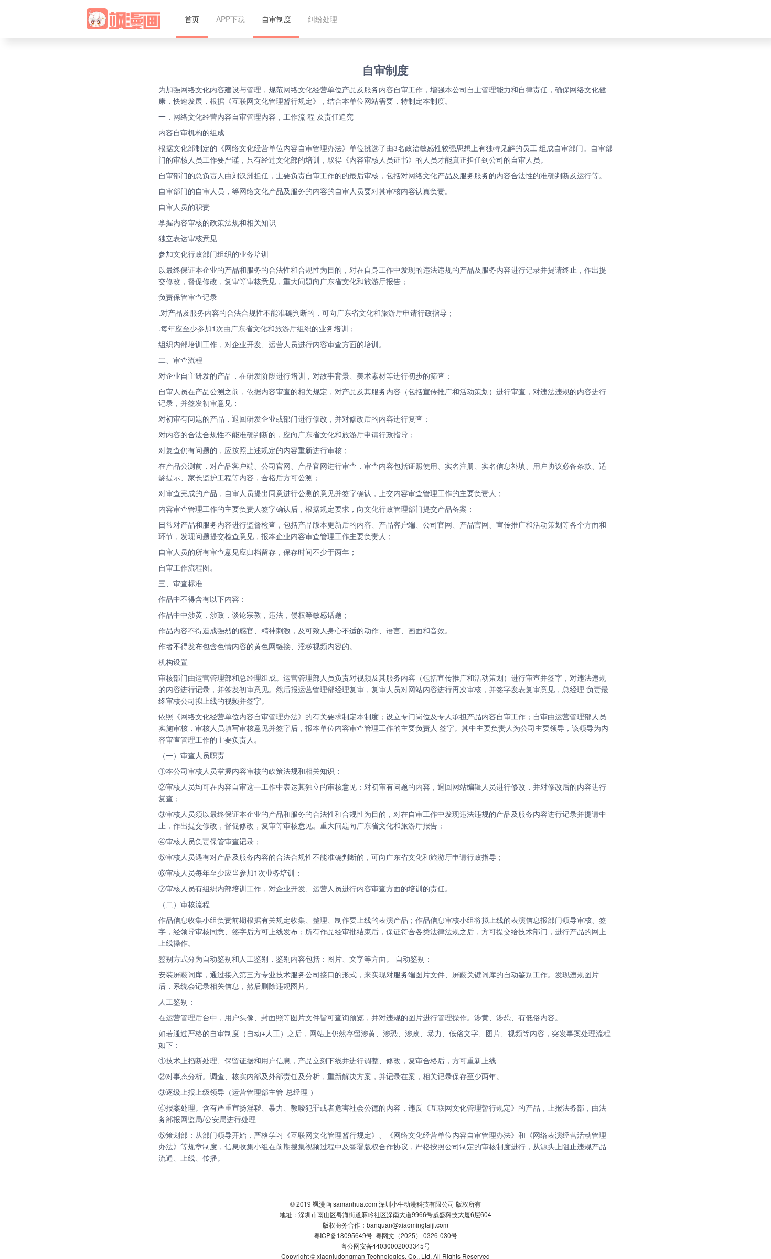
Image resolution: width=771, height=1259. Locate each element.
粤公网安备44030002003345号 (385, 1245)
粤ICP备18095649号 (343, 1235)
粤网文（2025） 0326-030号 (416, 1235)
